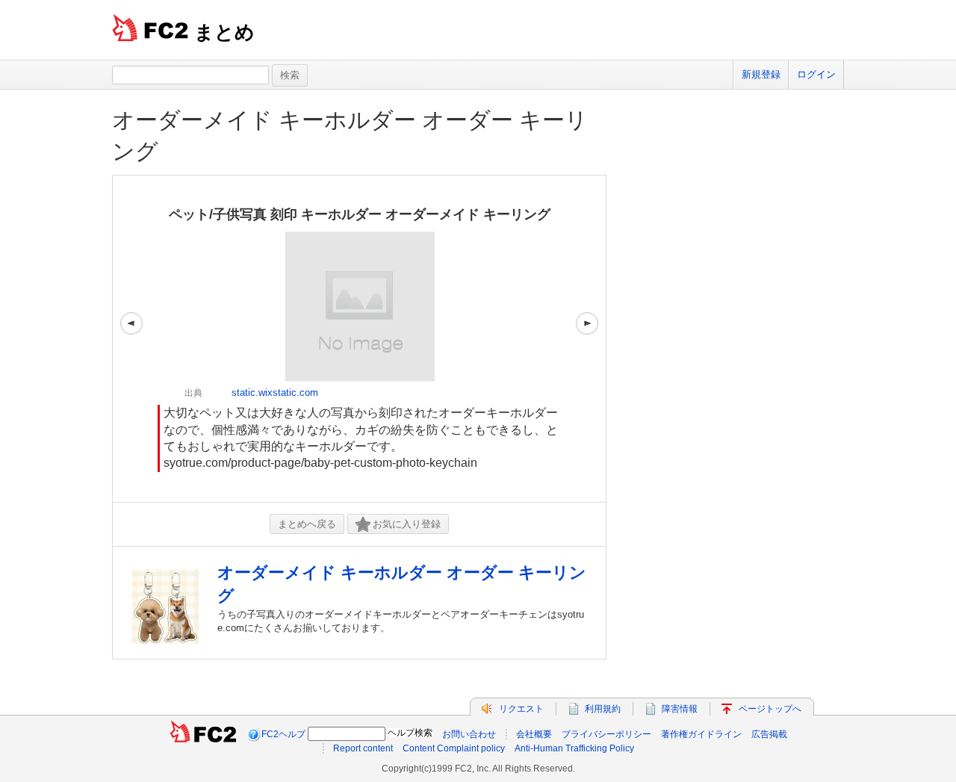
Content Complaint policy (454, 748)
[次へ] (587, 339)
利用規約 (603, 709)
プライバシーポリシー (606, 734)
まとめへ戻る (307, 524)
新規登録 (761, 74)
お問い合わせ (469, 734)
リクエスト (521, 709)
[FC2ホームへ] (203, 734)
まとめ (224, 32)
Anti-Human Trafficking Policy (574, 748)
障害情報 (680, 709)
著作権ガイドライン (701, 734)
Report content (363, 748)
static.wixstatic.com (275, 392)
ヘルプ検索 (410, 732)
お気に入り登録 (407, 524)
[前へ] (131, 339)
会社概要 (534, 734)
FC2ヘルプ (283, 734)
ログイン (816, 74)
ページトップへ (770, 709)
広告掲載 (769, 734)
